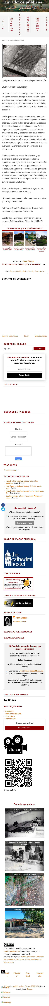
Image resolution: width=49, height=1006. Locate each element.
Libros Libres (10, 716)
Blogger (29, 989)
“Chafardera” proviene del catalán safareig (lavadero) (25, 843)
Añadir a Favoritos (24, 728)
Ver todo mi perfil (19, 621)
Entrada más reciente (10, 336)
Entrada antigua (41, 336)
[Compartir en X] (24, 268)
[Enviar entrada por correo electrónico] (43, 264)
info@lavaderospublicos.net (31, 671)
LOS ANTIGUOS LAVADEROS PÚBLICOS (24, 810)
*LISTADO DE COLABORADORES (18, 632)
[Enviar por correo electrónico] (20, 268)
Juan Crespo (21, 618)
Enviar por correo (24, 523)
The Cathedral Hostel (13, 714)
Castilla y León (21, 271)
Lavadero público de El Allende (24, 875)
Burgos (12, 271)
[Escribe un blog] (22, 268)
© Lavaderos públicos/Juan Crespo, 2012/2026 (21, 986)
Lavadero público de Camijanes (24, 909)
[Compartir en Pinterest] (29, 268)
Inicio (26, 336)
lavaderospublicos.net (12, 951)
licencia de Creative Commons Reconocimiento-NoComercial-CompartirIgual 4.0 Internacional (24, 959)
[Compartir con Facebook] (27, 268)
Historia (30, 271)
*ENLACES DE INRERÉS (14, 638)
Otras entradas (39, 271)
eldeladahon (9, 711)
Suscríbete (24, 375)
